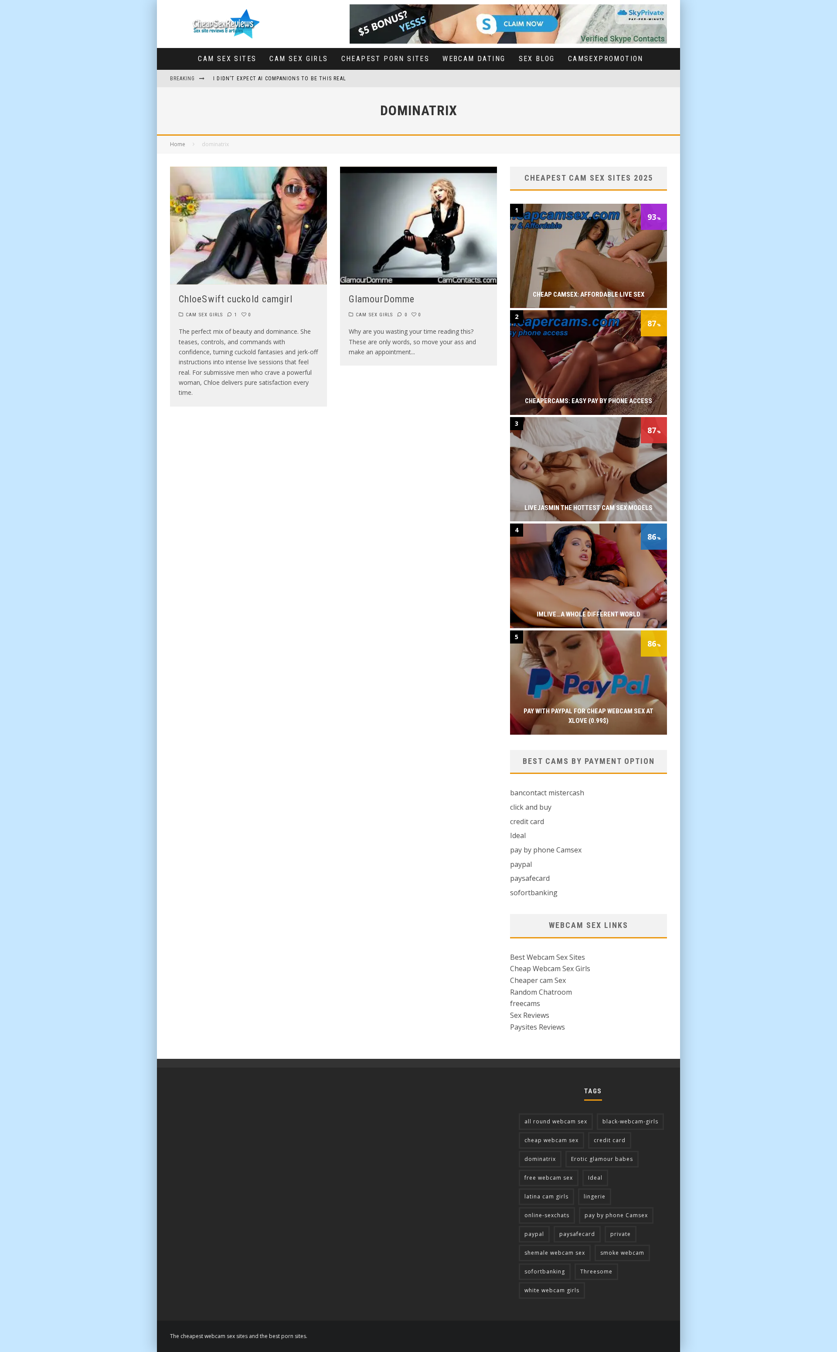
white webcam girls (551, 1290)
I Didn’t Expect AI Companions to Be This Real (279, 78)
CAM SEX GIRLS (298, 59)
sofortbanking (534, 892)
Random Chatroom (541, 992)
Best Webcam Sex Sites (547, 957)
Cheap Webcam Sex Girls (550, 968)
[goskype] (508, 10)
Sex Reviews (529, 1015)
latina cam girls (546, 1196)
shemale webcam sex (554, 1252)
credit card (527, 821)
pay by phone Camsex (546, 850)
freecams (525, 1003)
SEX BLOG (537, 59)
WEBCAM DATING (473, 59)
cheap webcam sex (551, 1140)
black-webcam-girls (630, 1121)
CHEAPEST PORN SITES (385, 59)
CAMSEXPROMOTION (605, 59)
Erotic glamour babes (602, 1159)
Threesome (596, 1271)
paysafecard (530, 878)
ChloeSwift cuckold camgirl (236, 299)
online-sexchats (546, 1215)
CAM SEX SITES (227, 59)
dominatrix (540, 1159)
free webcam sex (548, 1177)
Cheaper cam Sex (538, 980)
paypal (521, 864)
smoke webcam (622, 1252)
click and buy (530, 807)
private (620, 1234)
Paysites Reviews (537, 1027)
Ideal (518, 835)
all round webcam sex (555, 1121)
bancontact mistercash (547, 793)
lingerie (595, 1196)
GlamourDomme (382, 299)
